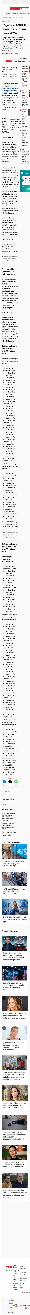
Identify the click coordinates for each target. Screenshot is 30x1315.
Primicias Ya (22, 13)
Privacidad (23, 1272)
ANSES (10, 17)
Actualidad (15, 13)
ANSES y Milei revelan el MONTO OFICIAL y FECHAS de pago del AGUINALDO (5, 127)
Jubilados (5, 804)
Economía (7, 13)
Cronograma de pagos (18, 17)
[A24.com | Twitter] (9, 1270)
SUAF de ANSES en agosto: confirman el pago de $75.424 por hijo (10, 833)
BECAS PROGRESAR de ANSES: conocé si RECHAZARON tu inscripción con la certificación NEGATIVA (10, 817)
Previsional (4, 17)
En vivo (16, 8)
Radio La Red (24, 8)
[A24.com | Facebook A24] (6, 1270)
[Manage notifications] (26, 1308)
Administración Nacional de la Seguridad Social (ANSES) (10, 90)
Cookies (22, 1280)
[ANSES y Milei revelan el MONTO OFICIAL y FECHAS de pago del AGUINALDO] (16, 124)
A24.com (15, 1265)
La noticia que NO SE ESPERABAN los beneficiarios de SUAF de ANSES (9, 826)
